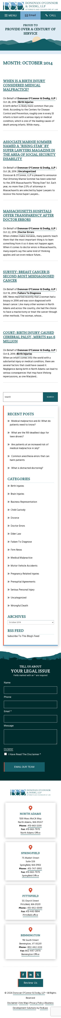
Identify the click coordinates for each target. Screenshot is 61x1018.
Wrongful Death (19, 606)
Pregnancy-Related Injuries (25, 574)
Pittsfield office (30, 915)
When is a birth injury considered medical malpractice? (24, 85)
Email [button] (32, 15)
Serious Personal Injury (22, 590)
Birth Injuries (25, 102)
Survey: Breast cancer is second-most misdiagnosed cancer (28, 276)
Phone (7, 697)
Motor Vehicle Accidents (24, 566)
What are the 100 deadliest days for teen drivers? (29, 435)
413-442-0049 (34, 908)
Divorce (15, 518)
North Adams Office (30, 833)
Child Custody (18, 510)
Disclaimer (8, 749)
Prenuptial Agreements (23, 582)
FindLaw (44, 1008)
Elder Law (16, 534)
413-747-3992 (35, 869)
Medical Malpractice (21, 558)
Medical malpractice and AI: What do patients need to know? (30, 423)
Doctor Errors (26, 232)
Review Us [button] (30, 983)
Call (52, 15)
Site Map (23, 1003)
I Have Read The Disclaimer (24, 754)
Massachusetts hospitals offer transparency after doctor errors (28, 215)
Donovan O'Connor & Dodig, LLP (36, 99)
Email (8, 711)
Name (7, 683)
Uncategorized (27, 172)
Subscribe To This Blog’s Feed (23, 636)
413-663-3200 (35, 826)
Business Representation (24, 502)
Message (9, 726)
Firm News (16, 550)
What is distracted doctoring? (27, 468)
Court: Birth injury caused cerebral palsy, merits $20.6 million (29, 336)
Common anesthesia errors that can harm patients (29, 458)
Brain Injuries (17, 494)
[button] (10, 14)
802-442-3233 (35, 947)
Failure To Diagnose (29, 293)
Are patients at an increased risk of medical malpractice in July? (29, 446)
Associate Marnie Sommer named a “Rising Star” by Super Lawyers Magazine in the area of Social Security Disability (29, 150)
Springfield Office (30, 876)
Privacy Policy (37, 1003)
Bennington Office (30, 954)
